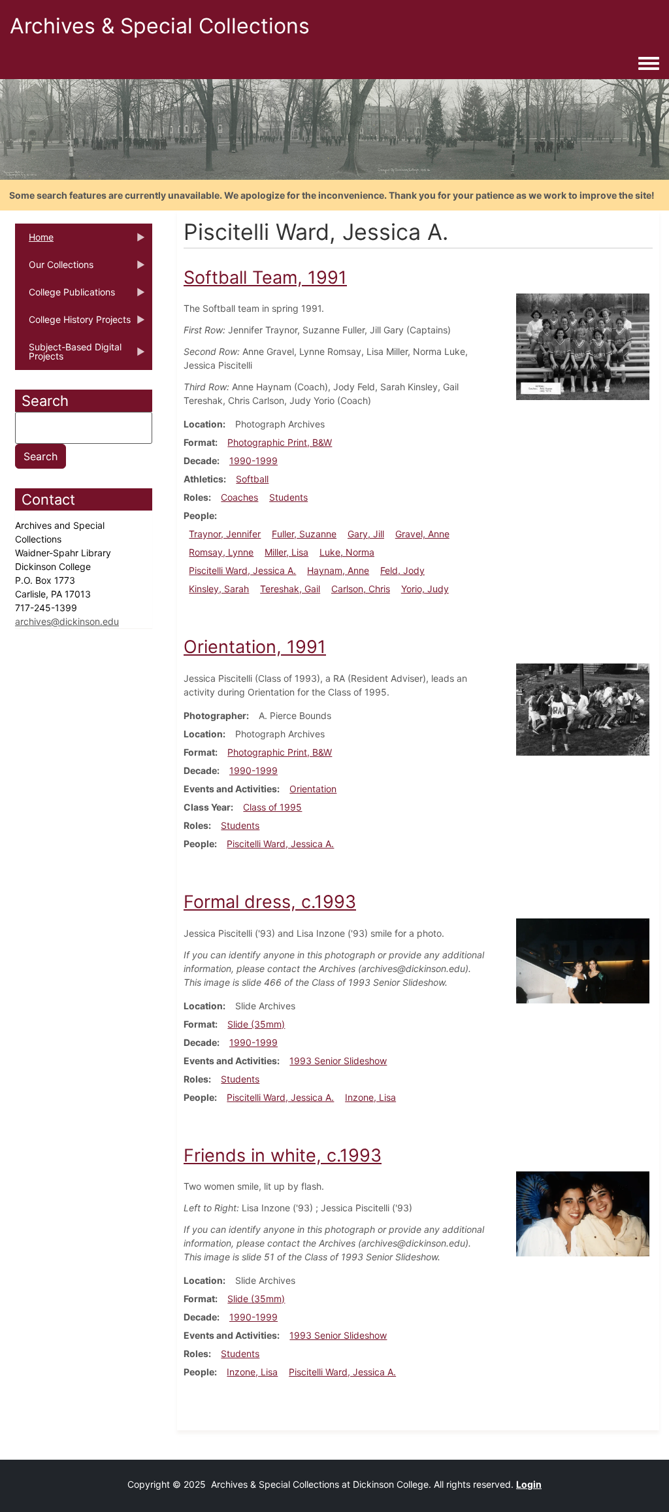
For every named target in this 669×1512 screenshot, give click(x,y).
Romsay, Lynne (221, 552)
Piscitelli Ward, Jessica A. (242, 570)
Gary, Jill (366, 533)
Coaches (239, 497)
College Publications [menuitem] (65, 296)
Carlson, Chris (360, 588)
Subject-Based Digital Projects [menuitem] (68, 355)
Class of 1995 (272, 807)
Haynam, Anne (338, 570)
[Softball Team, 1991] (582, 346)
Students (288, 497)
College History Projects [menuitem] (73, 323)
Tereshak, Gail (290, 588)
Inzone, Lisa (370, 1097)
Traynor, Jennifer (225, 533)
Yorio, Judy (425, 588)
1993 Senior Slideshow (338, 1060)
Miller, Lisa (286, 552)
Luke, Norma (346, 552)
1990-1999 (253, 460)
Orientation (312, 788)
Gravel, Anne (422, 533)
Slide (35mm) (256, 1024)
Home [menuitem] (34, 241)
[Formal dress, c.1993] (582, 959)
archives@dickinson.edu (67, 621)
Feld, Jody (402, 570)
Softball (252, 478)
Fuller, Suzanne (304, 533)
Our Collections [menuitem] (54, 268)
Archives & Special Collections (160, 26)
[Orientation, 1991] (582, 708)
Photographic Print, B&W (279, 442)
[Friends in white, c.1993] (582, 1212)
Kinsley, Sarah (219, 588)
